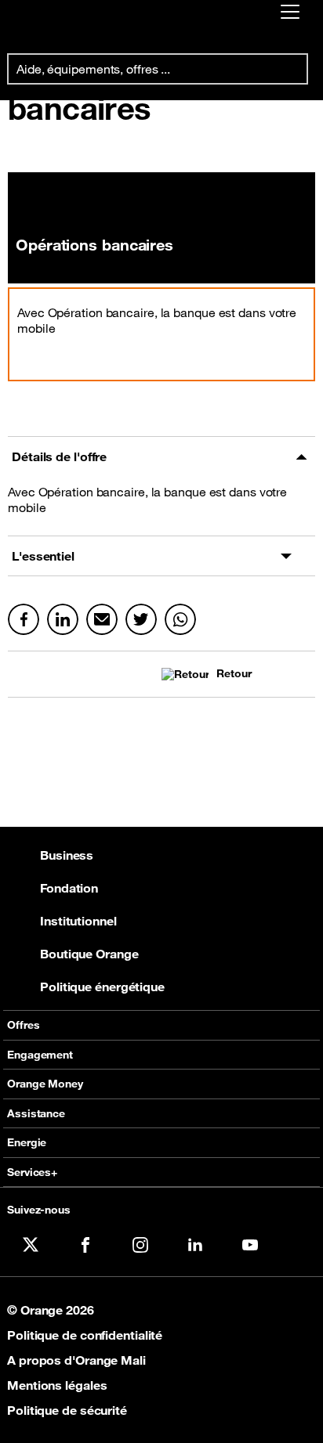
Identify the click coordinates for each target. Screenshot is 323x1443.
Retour (233, 673)
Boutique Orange (89, 953)
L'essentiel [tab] (43, 556)
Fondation (69, 888)
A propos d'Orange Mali (76, 1360)
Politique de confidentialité (84, 1335)
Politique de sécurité (67, 1410)
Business (66, 855)
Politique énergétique (102, 986)
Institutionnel (78, 921)
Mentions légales (57, 1385)
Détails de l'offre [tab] (59, 456)
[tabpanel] (161, 506)
